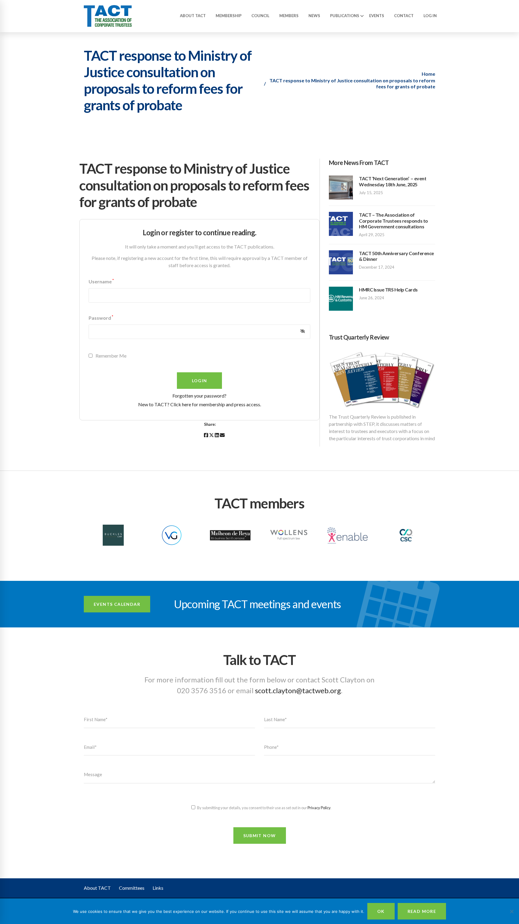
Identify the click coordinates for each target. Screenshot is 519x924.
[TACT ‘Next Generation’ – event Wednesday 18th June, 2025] (341, 179)
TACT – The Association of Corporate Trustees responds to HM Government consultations (393, 220)
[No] (511, 911)
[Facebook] (206, 435)
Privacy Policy (319, 807)
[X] (211, 435)
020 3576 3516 (201, 690)
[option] (113, 536)
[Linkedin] (217, 435)
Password (101, 318)
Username (101, 281)
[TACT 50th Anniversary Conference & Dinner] (341, 254)
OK (381, 911)
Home (428, 74)
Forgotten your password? (199, 395)
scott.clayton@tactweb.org (298, 690)
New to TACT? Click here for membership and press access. (199, 404)
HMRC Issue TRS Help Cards (388, 289)
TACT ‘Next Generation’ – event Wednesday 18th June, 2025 (392, 181)
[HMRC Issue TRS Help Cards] (341, 290)
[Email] (222, 435)
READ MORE (422, 911)
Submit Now (259, 835)
